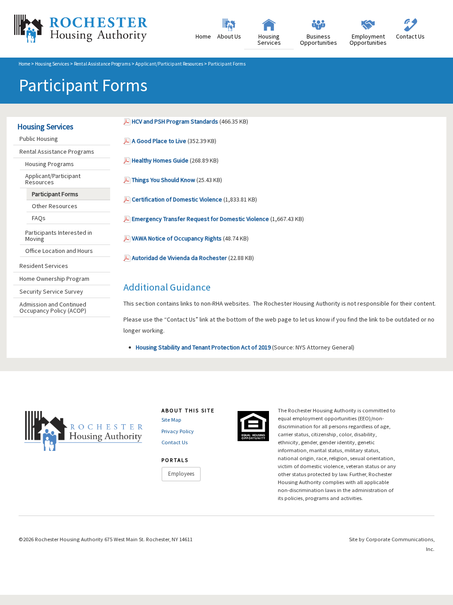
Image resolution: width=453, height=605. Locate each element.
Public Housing (38, 139)
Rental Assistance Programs (102, 64)
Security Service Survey (51, 291)
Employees (181, 473)
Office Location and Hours (59, 251)
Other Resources (54, 206)
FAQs (39, 218)
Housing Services (269, 39)
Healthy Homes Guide (160, 160)
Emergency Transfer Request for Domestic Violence (200, 219)
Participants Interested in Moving (58, 236)
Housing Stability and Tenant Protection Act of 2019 (203, 347)
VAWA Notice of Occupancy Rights (177, 238)
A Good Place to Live (159, 141)
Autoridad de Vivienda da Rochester (179, 258)
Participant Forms (55, 194)
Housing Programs (49, 164)
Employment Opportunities (368, 39)
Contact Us (410, 36)
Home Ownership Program (54, 279)
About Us (229, 36)
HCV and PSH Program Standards (175, 121)
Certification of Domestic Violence (177, 199)
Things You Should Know (163, 180)
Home (203, 36)
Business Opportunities (318, 39)
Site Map (171, 419)
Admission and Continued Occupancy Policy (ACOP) (52, 307)
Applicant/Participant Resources (169, 64)
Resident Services (43, 266)
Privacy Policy (177, 431)
